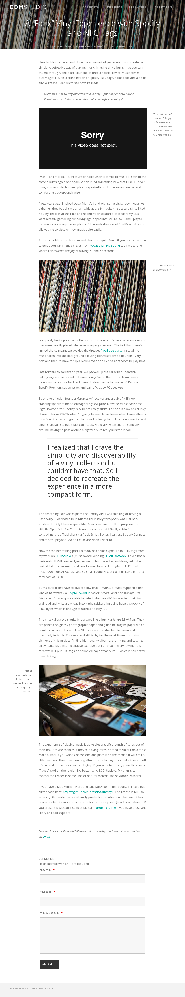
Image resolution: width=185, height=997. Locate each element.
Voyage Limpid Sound (105, 246)
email (46, 837)
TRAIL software (116, 556)
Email (48, 892)
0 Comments (123, 46)
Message (51, 913)
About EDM (163, 7)
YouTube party (111, 350)
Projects (114, 7)
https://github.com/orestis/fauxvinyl (88, 792)
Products (91, 7)
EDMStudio (63, 556)
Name (47, 870)
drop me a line (106, 808)
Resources (137, 7)
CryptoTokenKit (79, 593)
